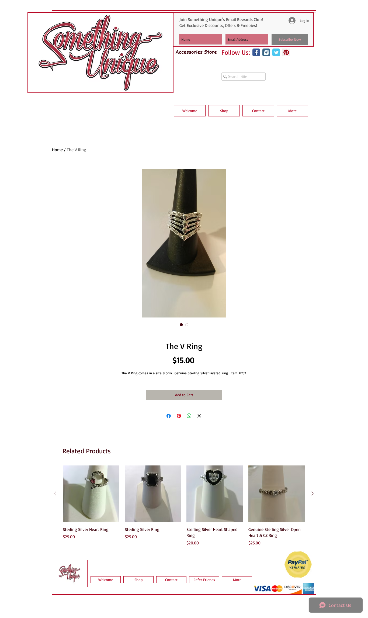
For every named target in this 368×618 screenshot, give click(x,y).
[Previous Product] (55, 493)
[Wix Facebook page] (256, 52)
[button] (224, 110)
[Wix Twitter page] (276, 52)
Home (57, 149)
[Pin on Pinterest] (179, 416)
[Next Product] (312, 493)
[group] (184, 505)
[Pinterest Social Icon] (286, 52)
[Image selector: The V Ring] (181, 324)
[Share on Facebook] (168, 416)
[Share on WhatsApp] (189, 416)
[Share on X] (199, 416)
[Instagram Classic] (266, 52)
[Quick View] (91, 493)
